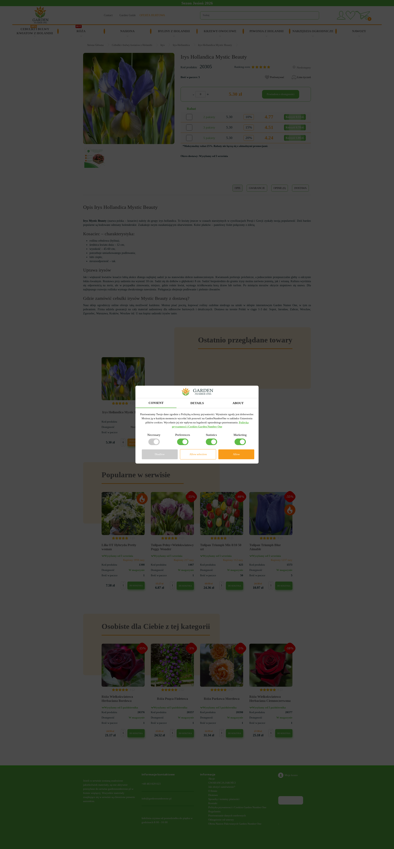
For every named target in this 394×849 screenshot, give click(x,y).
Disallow (160, 454)
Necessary (153, 434)
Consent (156, 403)
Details (197, 403)
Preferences (182, 434)
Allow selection (198, 454)
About (238, 403)
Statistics (211, 434)
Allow (236, 454)
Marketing (240, 434)
